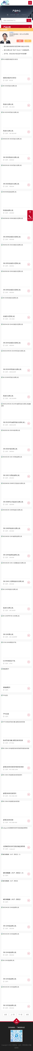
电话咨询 (30, 218)
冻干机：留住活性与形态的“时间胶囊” (15, 53)
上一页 (13, 1014)
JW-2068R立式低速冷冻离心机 (13, 502)
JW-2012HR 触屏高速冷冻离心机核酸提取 (15, 422)
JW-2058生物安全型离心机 (12, 237)
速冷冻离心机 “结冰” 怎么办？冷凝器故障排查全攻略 (17, 50)
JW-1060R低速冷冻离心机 (11, 528)
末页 (27, 1014)
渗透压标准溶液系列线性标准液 (13, 767)
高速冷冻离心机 (8, 104)
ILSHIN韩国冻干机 (9, 661)
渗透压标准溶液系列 (9, 793)
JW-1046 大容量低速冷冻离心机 (13, 581)
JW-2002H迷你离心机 (10, 449)
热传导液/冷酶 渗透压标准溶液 (13, 740)
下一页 (20, 1014)
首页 (17, 14)
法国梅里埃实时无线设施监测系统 (14, 846)
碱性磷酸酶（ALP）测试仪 (12, 899)
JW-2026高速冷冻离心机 (11, 184)
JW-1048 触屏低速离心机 (11, 555)
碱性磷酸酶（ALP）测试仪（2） (13, 873)
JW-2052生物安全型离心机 (12, 263)
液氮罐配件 (6, 687)
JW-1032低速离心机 (9, 1005)
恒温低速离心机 (8, 210)
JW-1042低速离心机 (9, 979)
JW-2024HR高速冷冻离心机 (12, 369)
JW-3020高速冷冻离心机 (11, 157)
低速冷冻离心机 (8, 608)
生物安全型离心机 (9, 316)
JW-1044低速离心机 (9, 952)
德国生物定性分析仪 (9, 78)
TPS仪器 (6, 714)
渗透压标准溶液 (8, 820)
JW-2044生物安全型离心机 (12, 343)
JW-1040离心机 (8, 634)
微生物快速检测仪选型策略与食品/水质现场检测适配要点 (17, 46)
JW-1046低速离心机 (9, 926)
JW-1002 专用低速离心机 (11, 475)
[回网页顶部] (30, 212)
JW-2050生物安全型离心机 (12, 290)
